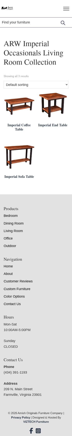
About (8, 274)
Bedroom (11, 216)
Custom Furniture (17, 289)
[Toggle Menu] (66, 8)
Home (8, 266)
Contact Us (12, 304)
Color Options (14, 296)
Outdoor (10, 246)
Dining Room (14, 223)
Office (8, 238)
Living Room (13, 231)
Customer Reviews (18, 281)
